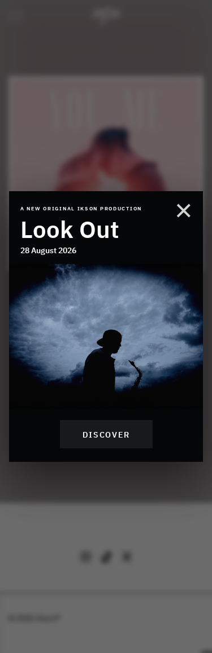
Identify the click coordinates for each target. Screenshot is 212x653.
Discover (106, 434)
